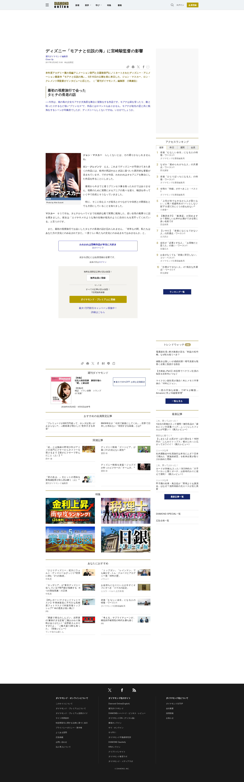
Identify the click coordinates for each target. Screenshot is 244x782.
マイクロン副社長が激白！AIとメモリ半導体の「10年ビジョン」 (177, 382)
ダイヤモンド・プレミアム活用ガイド (72, 713)
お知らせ (170, 718)
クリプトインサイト (116, 751)
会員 (193, 147)
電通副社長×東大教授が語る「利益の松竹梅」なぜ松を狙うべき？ (177, 353)
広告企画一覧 (162, 520)
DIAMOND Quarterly (117, 742)
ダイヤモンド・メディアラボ (120, 761)
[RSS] (134, 690)
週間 (182, 147)
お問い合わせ (61, 742)
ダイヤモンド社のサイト (119, 698)
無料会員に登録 (97, 277)
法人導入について (63, 746)
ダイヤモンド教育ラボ (117, 756)
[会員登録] (192, 5)
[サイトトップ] (61, 5)
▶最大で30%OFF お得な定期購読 (129, 381)
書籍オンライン (115, 722)
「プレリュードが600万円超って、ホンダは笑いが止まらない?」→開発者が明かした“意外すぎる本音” (70, 426)
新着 (77, 5)
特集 (109, 5)
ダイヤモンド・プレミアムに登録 (98, 299)
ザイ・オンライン (116, 727)
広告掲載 (59, 737)
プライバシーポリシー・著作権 (69, 727)
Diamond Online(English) (119, 703)
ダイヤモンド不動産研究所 (119, 737)
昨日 (172, 147)
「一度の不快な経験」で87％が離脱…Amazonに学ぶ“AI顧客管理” (177, 391)
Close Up (50, 59)
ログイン (180, 5)
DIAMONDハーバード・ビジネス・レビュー (127, 713)
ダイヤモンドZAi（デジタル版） (122, 718)
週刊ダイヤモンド (116, 708)
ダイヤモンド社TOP (174, 703)
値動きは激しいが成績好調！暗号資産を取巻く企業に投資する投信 (177, 362)
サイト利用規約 (62, 718)
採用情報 (170, 713)
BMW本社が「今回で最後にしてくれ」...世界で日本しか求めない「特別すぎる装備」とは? (125, 424)
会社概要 (170, 708)
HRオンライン (114, 746)
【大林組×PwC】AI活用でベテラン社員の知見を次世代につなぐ (177, 372)
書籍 (120, 5)
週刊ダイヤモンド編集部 (57, 56)
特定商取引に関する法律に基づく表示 (72, 722)
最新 (161, 147)
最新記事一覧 (177, 496)
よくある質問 (61, 732)
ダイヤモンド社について (177, 698)
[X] (110, 690)
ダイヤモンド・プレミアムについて (71, 708)
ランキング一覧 (177, 291)
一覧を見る (177, 401)
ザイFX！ (112, 732)
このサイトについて (64, 703)
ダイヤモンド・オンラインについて (72, 698)
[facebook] (122, 690)
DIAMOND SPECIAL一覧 (168, 513)
